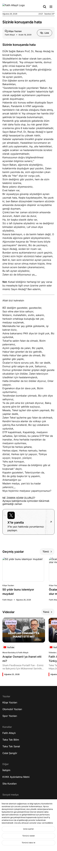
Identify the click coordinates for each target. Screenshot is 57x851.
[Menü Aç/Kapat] (51, 7)
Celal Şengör (9, 753)
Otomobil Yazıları (12, 709)
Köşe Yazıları (9, 702)
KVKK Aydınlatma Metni (15, 776)
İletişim (6, 770)
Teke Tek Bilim (10, 739)
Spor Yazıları (9, 715)
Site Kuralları (9, 783)
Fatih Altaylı (9, 732)
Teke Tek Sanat (11, 746)
